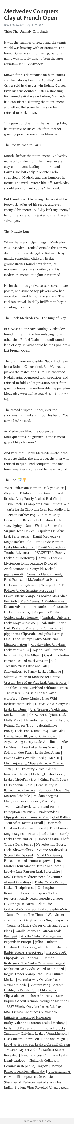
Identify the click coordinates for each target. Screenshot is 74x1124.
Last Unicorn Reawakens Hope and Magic (34, 1039)
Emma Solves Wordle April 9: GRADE (32, 758)
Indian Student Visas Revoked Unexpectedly (36, 1087)
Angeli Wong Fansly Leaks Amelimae (31, 742)
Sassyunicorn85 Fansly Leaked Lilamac (32, 671)
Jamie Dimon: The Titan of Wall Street (35, 915)
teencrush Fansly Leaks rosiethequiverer (33, 898)
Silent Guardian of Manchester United (32, 677)
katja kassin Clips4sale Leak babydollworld (38, 509)
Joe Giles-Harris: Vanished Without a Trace (36, 688)
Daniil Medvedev (14, 25)
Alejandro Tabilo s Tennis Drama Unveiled (35, 493)
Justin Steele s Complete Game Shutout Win (36, 504)
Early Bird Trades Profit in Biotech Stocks (34, 1028)
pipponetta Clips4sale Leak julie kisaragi (33, 634)
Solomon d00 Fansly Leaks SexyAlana (32, 752)
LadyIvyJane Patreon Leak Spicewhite (32, 871)
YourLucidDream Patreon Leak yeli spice (34, 488)
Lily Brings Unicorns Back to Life (28, 904)
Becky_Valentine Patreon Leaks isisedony (34, 1023)
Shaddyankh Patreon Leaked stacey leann (34, 1082)
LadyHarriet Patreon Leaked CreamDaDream (37, 1044)
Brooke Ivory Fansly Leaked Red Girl (31, 499)
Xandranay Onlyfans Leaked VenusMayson (35, 1033)
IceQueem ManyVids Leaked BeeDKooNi (34, 969)
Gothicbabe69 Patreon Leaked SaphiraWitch (37, 909)
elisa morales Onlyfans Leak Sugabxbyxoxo (36, 920)
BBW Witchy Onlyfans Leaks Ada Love (35, 1006)
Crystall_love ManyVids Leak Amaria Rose (35, 682)
